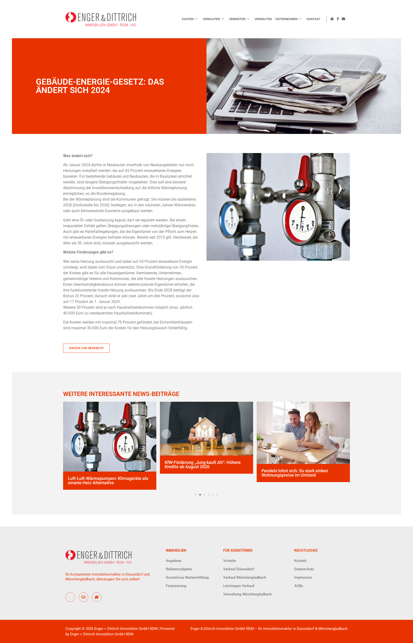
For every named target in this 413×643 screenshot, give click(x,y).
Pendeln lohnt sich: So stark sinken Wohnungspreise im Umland (294, 473)
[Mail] (83, 597)
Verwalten (263, 19)
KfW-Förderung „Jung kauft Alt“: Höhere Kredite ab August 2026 (203, 464)
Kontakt (314, 19)
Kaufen (188, 19)
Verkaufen (211, 19)
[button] (66, 445)
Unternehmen (286, 19)
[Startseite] (96, 597)
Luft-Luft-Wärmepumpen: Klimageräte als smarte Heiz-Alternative (108, 480)
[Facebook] (70, 597)
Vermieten (237, 19)
